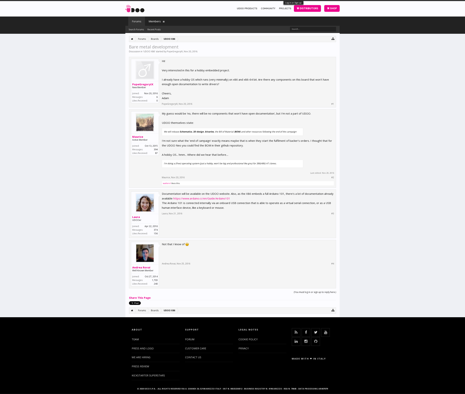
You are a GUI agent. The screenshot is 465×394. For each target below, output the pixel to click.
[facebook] (306, 332)
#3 (332, 213)
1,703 (155, 280)
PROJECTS (285, 8)
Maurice (137, 136)
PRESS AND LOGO (143, 348)
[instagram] (306, 341)
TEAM (135, 339)
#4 (332, 263)
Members (155, 21)
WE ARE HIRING (141, 357)
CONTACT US (193, 357)
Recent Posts (154, 29)
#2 (332, 177)
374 (156, 229)
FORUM (189, 339)
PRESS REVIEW (140, 366)
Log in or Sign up (293, 2)
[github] (315, 341)
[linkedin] (296, 341)
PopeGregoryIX (175, 51)
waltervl (167, 183)
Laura (136, 217)
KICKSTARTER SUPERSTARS (148, 375)
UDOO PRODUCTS (247, 8)
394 (156, 149)
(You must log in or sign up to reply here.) (315, 292)
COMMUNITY (268, 8)
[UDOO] (134, 8)
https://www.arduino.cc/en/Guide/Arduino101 (201, 198)
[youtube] (325, 332)
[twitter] (315, 332)
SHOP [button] (333, 8)
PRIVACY (243, 348)
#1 (332, 104)
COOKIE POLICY (248, 339)
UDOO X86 (149, 51)
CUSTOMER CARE (195, 348)
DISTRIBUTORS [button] (308, 8)
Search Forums (136, 29)
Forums (136, 21)
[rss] (296, 332)
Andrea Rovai (141, 267)
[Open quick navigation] (333, 38)
